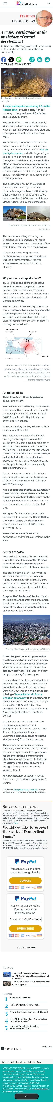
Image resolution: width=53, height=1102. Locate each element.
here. (16, 823)
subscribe (25, 928)
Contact (5, 1062)
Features (27, 15)
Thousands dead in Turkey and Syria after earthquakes (31, 983)
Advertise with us (18, 1062)
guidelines (47, 1047)
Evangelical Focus (21, 790)
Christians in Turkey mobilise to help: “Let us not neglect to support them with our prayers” (31, 976)
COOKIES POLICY (40, 1089)
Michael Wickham (23, 21)
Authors (31, 1062)
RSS (39, 1062)
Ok (26, 1096)
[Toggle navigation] (5, 3)
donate (25, 880)
